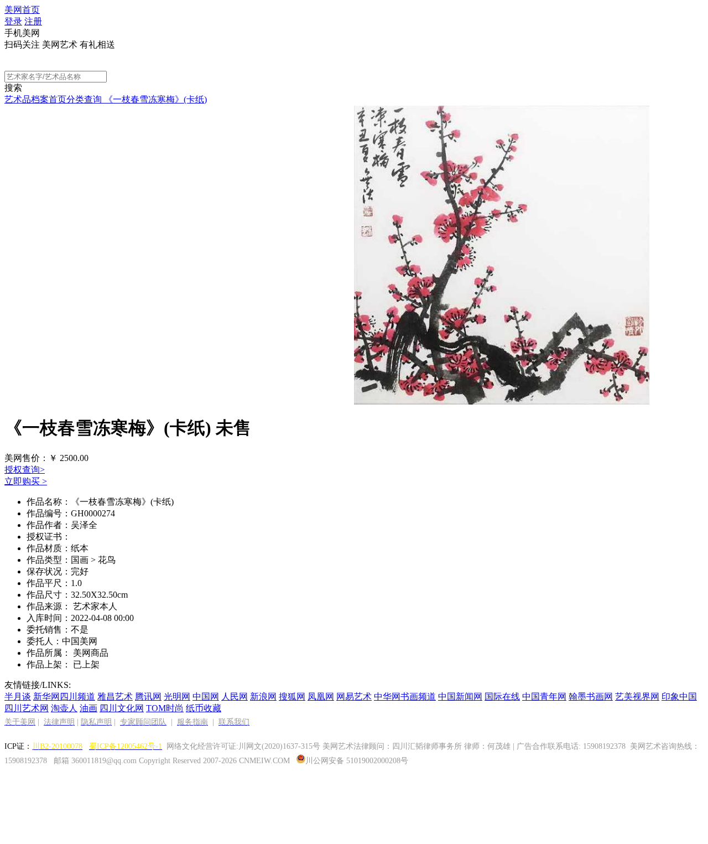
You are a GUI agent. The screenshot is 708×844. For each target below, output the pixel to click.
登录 (13, 21)
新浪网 (263, 696)
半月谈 (17, 696)
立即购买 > (25, 481)
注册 (33, 21)
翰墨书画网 (591, 696)
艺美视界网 (637, 696)
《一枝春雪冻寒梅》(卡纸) (154, 99)
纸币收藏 (203, 708)
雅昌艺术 (115, 696)
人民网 (234, 696)
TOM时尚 (165, 708)
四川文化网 (122, 708)
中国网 (205, 696)
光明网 (177, 696)
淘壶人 (64, 708)
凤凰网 (321, 696)
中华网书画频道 (405, 696)
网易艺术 (354, 696)
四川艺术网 (26, 708)
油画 (88, 708)
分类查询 (84, 99)
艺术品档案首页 (35, 99)
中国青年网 (544, 696)
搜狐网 (292, 696)
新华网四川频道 (64, 696)
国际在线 (502, 696)
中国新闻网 (460, 696)
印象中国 (679, 696)
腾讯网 (148, 696)
